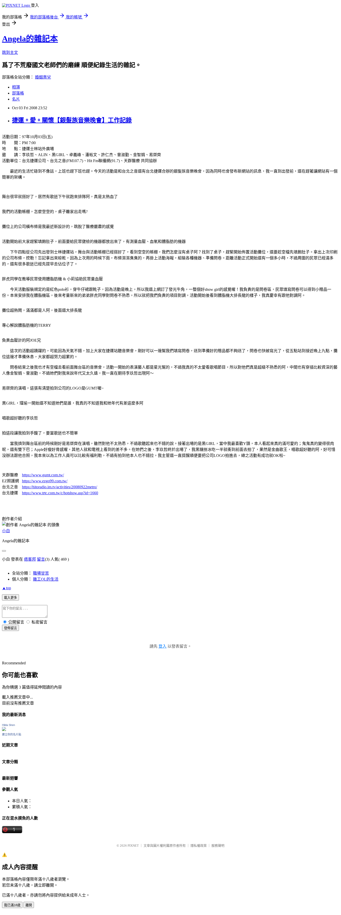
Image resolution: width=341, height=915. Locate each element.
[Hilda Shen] (4, 729)
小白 (6, 531)
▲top (6, 588)
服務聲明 (217, 845)
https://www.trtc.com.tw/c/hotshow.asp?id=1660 (60, 493)
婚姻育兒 (43, 77)
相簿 (16, 87)
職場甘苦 (41, 573)
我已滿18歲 (12, 905)
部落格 (18, 93)
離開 (28, 905)
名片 (16, 99)
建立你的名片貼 (11, 734)
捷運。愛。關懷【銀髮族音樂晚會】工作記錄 (72, 120)
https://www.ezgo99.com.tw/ (44, 481)
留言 (41, 559)
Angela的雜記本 (30, 38)
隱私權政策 (198, 845)
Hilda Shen (8, 724)
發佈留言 (10, 628)
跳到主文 (10, 52)
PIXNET (133, 845)
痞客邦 (30, 559)
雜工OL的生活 (45, 579)
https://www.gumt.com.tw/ (43, 475)
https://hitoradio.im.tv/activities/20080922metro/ (59, 487)
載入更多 (10, 598)
